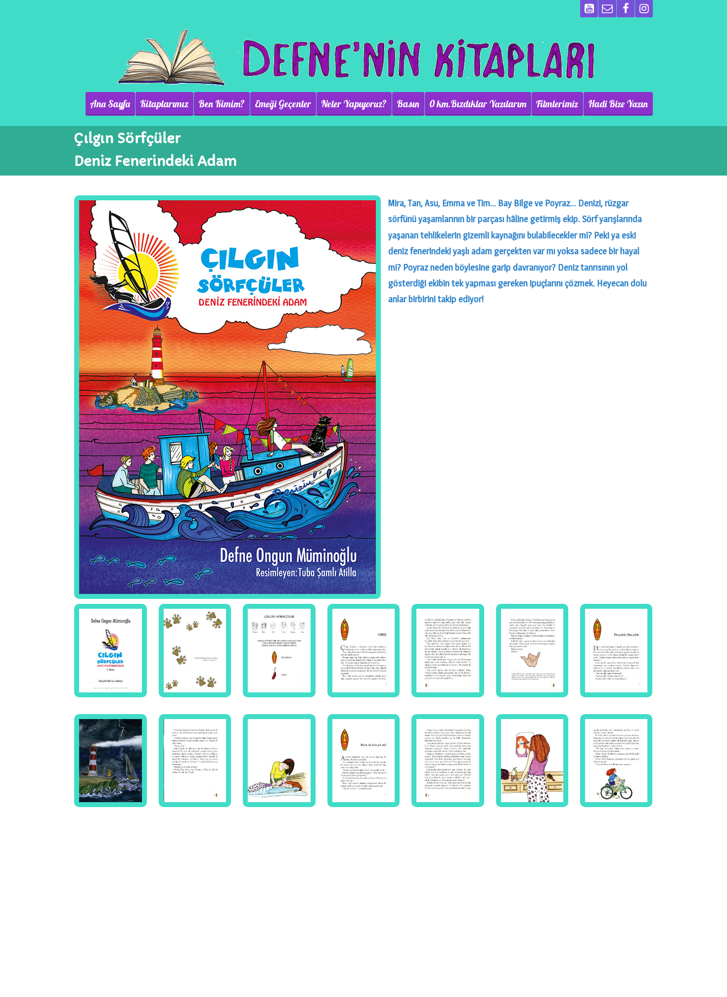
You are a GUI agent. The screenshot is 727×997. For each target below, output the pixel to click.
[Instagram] (644, 8)
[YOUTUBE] (589, 8)
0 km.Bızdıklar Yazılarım (477, 104)
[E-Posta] (607, 8)
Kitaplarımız (164, 104)
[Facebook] (626, 8)
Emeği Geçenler (283, 104)
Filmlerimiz (557, 104)
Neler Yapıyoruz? (354, 104)
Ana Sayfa (110, 104)
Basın (408, 104)
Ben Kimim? (221, 104)
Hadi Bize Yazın (618, 104)
